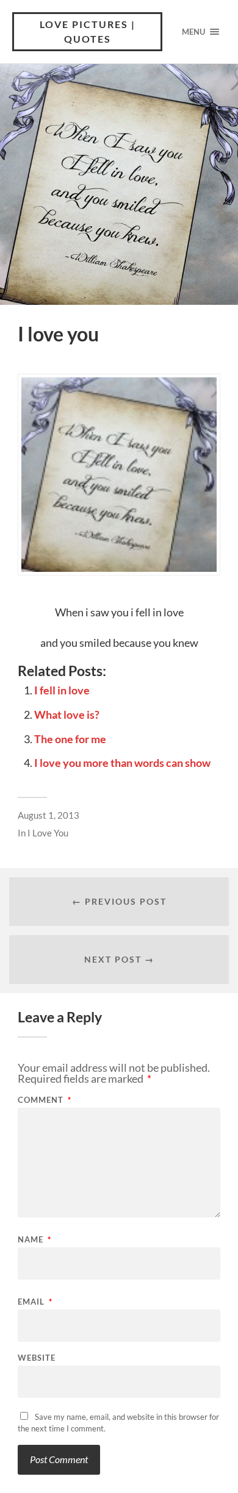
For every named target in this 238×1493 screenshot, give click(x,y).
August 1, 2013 (48, 815)
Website (37, 1358)
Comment (44, 1100)
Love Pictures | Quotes (87, 31)
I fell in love (62, 690)
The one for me (70, 739)
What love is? (66, 714)
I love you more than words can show (122, 762)
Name (34, 1240)
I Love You (47, 832)
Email (35, 1302)
